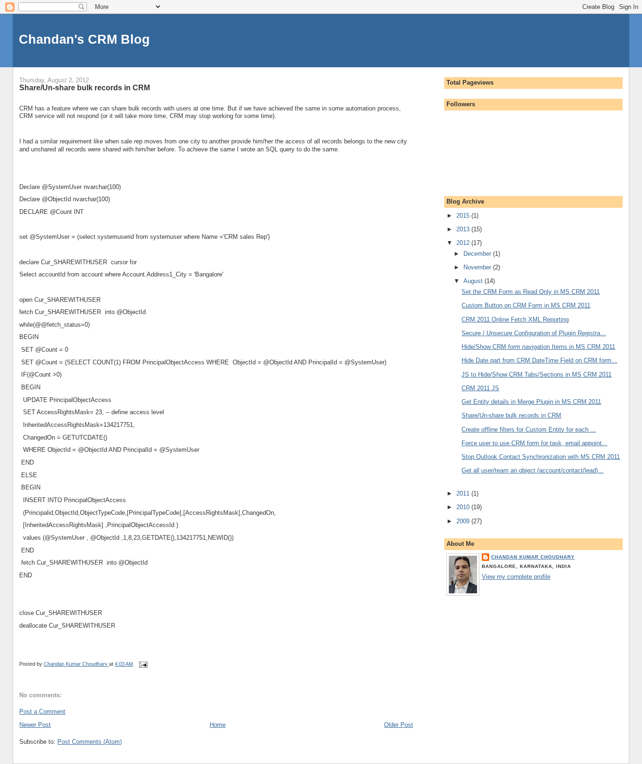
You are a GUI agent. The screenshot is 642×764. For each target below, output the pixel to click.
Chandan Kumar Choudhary (533, 556)
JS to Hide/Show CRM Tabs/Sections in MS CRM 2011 (536, 374)
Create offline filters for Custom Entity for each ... (529, 429)
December (478, 253)
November (478, 267)
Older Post (398, 724)
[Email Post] (142, 664)
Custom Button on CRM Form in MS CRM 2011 (526, 305)
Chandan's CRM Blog (84, 39)
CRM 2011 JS (480, 388)
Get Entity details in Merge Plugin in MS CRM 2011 (531, 401)
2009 (463, 521)
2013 (463, 229)
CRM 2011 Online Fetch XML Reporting (515, 319)
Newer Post (35, 724)
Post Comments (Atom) (89, 741)
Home (218, 724)
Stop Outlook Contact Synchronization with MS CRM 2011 (541, 456)
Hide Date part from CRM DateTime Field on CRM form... (539, 360)
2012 (463, 242)
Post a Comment (42, 711)
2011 (463, 493)
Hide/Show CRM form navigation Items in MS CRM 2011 (538, 346)
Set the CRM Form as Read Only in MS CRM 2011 (531, 291)
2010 (463, 507)
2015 (463, 215)
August (474, 280)
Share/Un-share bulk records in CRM (511, 415)
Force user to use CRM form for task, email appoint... (534, 443)
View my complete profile (516, 576)
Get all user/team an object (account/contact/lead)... (532, 470)
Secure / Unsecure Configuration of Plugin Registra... (534, 333)
